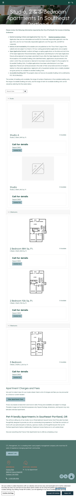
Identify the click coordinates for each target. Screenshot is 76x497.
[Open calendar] (25, 91)
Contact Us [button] (18, 150)
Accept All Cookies (53, 493)
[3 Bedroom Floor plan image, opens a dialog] (38, 344)
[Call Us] (66, 476)
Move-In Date (10, 91)
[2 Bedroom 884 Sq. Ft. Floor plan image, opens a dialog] (38, 230)
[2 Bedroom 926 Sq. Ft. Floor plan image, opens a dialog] (38, 282)
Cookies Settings (8, 493)
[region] (38, 490)
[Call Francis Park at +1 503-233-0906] (73, 2)
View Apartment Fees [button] (15, 399)
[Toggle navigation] (3, 2)
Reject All (67, 493)
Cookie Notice (60, 489)
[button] (69, 2)
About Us (13, 453)
